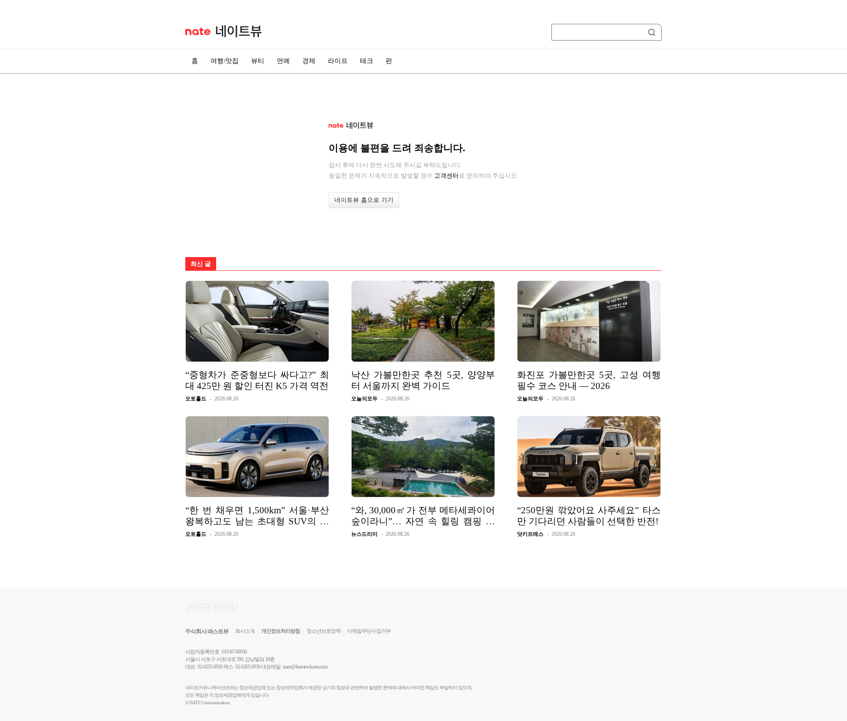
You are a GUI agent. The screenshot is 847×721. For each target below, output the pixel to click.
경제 (308, 60)
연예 (283, 60)
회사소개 (245, 631)
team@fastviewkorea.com (305, 667)
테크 (366, 60)
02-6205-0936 (210, 667)
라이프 (338, 60)
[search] (653, 32)
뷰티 (257, 60)
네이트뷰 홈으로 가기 (364, 200)
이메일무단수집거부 (369, 631)
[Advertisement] (706, 237)
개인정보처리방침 (280, 631)
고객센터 (446, 175)
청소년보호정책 (324, 631)
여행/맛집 (224, 60)
